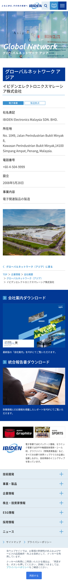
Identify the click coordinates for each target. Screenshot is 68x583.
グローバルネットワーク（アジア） (25, 278)
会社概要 (28, 274)
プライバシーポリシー (17, 567)
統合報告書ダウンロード (29, 362)
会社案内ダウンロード (27, 297)
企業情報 (15, 274)
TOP (5, 274)
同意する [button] (34, 575)
